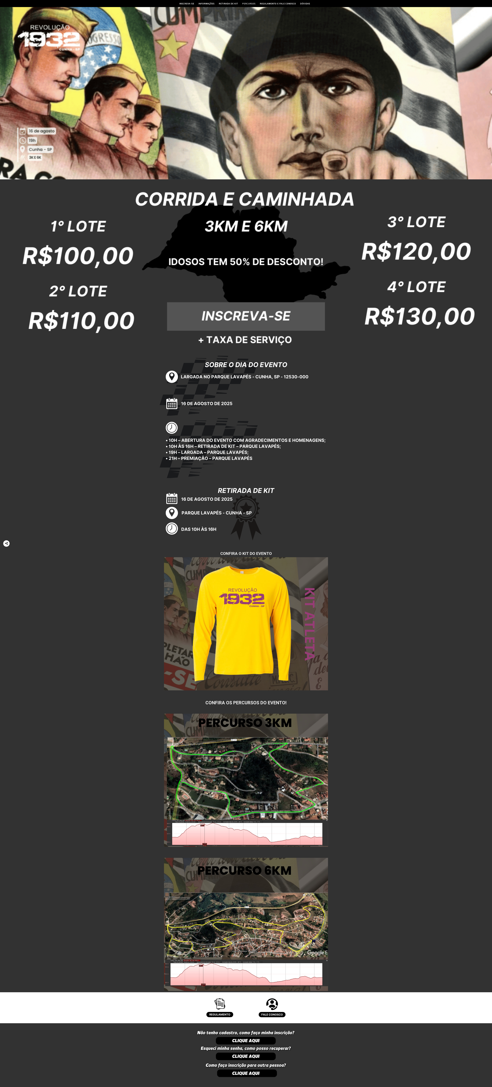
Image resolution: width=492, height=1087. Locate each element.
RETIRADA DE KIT (228, 3)
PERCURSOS (249, 3)
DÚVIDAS (305, 3)
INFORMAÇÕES (206, 3)
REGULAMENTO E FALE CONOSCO (278, 3)
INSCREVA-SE (186, 3)
